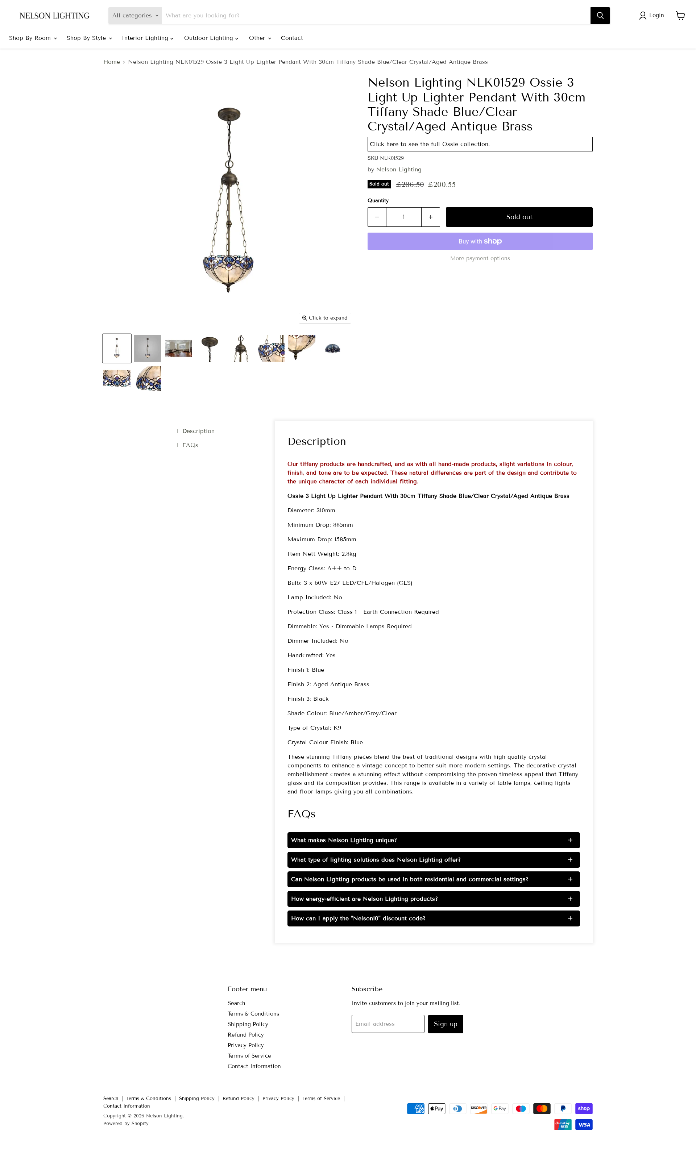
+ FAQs (186, 445)
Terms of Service (249, 1056)
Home (111, 62)
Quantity (378, 201)
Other (258, 37)
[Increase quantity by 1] (431, 217)
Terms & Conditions (253, 1014)
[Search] (600, 15)
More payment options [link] (480, 258)
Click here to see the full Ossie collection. (430, 144)
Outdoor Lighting (209, 37)
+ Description (195, 431)
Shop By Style (87, 37)
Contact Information (254, 1066)
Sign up (445, 1024)
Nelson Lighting (399, 169)
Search (236, 1003)
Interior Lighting (146, 37)
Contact (292, 37)
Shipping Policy (248, 1024)
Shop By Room (31, 37)
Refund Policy (246, 1035)
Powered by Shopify (126, 1123)
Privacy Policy (246, 1045)
